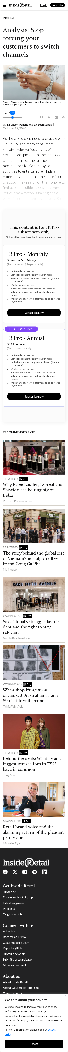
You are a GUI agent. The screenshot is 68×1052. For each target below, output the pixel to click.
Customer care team (16, 942)
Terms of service (13, 993)
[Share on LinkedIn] (56, 117)
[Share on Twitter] (48, 117)
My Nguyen (10, 569)
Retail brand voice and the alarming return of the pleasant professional (33, 832)
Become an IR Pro (14, 937)
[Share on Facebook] (41, 117)
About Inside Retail (15, 982)
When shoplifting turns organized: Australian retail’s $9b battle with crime (30, 695)
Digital (9, 18)
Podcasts (9, 908)
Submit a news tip (14, 954)
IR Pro (23, 479)
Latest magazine (13, 903)
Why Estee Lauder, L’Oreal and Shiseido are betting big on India (33, 490)
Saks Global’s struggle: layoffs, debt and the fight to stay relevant (31, 627)
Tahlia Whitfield (13, 706)
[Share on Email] (63, 117)
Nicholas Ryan (12, 843)
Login (43, 5)
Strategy (11, 478)
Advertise (9, 931)
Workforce (13, 615)
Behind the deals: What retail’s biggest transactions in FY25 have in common (32, 764)
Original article (12, 914)
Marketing (12, 821)
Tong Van (9, 775)
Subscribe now (34, 312)
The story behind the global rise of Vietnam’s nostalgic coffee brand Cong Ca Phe (33, 558)
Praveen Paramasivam (17, 501)
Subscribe (57, 5)
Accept (34, 1043)
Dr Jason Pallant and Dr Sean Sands (29, 124)
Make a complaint (14, 965)
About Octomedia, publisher (21, 987)
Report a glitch (12, 948)
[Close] (65, 995)
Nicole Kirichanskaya (16, 638)
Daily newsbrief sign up (18, 897)
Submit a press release (17, 959)
